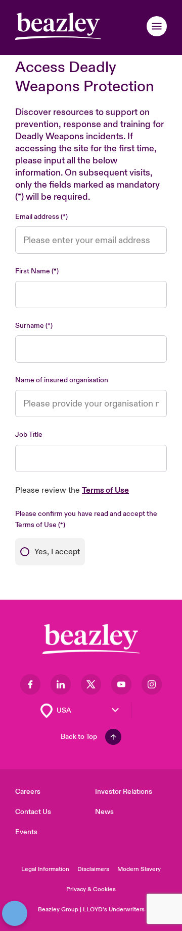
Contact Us (33, 811)
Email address (37, 216)
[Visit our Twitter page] (91, 684)
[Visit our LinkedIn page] (61, 684)
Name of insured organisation (61, 380)
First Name (32, 271)
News (104, 811)
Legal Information (45, 869)
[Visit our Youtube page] (121, 684)
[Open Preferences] (14, 913)
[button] (157, 26)
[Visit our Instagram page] (152, 684)
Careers (27, 791)
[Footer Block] (91, 639)
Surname (29, 325)
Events (26, 832)
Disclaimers (93, 869)
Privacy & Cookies (91, 889)
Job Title (28, 434)
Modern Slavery (139, 869)
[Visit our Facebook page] (30, 684)
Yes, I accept (57, 552)
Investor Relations (123, 791)
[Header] (58, 26)
